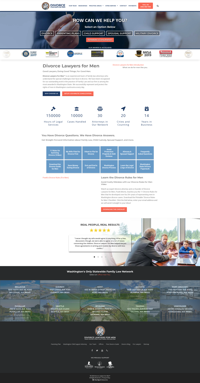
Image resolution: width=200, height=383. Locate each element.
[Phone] (107, 350)
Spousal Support (119, 33)
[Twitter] (97, 350)
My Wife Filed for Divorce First (73, 153)
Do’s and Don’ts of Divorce (91, 166)
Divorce (47, 33)
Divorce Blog (125, 344)
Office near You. (104, 275)
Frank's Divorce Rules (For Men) (56, 178)
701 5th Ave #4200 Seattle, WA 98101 (60, 309)
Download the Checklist (114, 209)
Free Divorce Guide (112, 344)
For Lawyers (137, 344)
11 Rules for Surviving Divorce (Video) (55, 152)
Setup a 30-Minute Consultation (77, 93)
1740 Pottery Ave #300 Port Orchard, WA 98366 (180, 290)
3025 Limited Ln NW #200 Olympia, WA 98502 (140, 290)
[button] (157, 6)
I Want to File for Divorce (91, 153)
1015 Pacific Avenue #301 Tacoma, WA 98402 (140, 309)
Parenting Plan (56, 344)
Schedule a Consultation (100, 40)
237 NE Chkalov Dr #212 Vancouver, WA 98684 (180, 309)
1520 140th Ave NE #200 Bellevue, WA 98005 (20, 290)
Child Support (94, 33)
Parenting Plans (68, 33)
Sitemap (146, 344)
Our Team (73, 6)
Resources (82, 6)
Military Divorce (147, 33)
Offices (101, 344)
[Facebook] (92, 350)
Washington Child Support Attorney (75, 344)
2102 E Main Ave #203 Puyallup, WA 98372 (20, 309)
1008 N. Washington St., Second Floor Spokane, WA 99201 (100, 310)
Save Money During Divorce (73, 166)
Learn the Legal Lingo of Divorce (127, 166)
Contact (123, 6)
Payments (132, 6)
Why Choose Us (51, 93)
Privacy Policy (106, 378)
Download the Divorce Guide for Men (55, 166)
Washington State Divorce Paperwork (145, 166)
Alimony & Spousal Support (127, 153)
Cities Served (110, 6)
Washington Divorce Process (109, 166)
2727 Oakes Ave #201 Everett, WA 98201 (60, 290)
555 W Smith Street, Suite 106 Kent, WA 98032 (100, 290)
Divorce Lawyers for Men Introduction (128, 65)
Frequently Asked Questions (145, 153)
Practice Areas (95, 6)
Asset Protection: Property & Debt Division (109, 152)
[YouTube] (102, 350)
